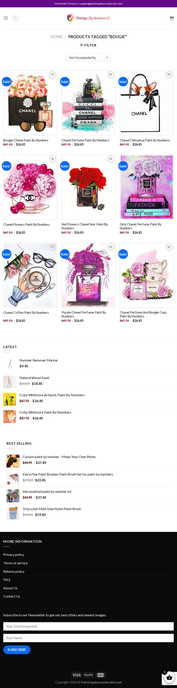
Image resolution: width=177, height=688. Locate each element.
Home (56, 36)
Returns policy (13, 571)
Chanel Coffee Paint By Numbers (26, 312)
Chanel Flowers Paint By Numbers (26, 224)
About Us (10, 588)
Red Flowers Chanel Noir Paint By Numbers (85, 226)
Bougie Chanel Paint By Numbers (25, 140)
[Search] (15, 18)
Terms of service (15, 563)
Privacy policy (13, 554)
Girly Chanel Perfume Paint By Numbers (140, 226)
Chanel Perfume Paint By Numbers (85, 140)
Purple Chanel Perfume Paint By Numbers (84, 314)
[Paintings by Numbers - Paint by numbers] (88, 18)
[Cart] (171, 18)
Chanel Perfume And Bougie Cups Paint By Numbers (143, 314)
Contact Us (11, 596)
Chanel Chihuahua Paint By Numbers (145, 140)
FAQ (6, 579)
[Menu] (5, 18)
